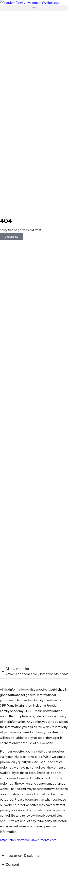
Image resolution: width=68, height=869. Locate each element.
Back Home (11, 236)
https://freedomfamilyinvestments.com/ (29, 840)
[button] (34, 8)
